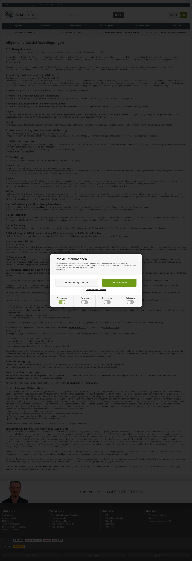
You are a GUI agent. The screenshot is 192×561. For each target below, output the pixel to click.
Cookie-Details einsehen (96, 290)
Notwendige (62, 298)
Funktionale (107, 298)
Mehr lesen (60, 270)
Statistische (130, 298)
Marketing (84, 298)
